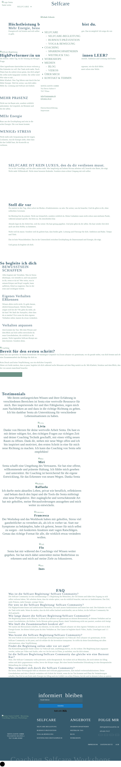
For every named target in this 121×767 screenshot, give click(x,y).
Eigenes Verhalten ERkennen (16, 297)
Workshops (62, 6)
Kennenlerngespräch (10, 374)
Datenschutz (106, 744)
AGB (117, 744)
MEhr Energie (11, 116)
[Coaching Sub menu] (50, 6)
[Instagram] (100, 735)
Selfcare (23, 6)
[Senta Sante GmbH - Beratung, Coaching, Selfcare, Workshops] (15, 722)
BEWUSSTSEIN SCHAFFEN (15, 268)
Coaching (42, 6)
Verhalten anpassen (17, 325)
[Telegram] (117, 735)
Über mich (93, 8)
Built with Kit (60, 711)
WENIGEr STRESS (15, 131)
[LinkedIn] (106, 735)
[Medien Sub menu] (85, 6)
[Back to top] (2, 764)
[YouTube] (112, 735)
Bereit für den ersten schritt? (27, 351)
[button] (60, 604)
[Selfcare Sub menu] (31, 6)
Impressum (93, 744)
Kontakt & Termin (108, 8)
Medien (78, 6)
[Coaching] (4, 347)
